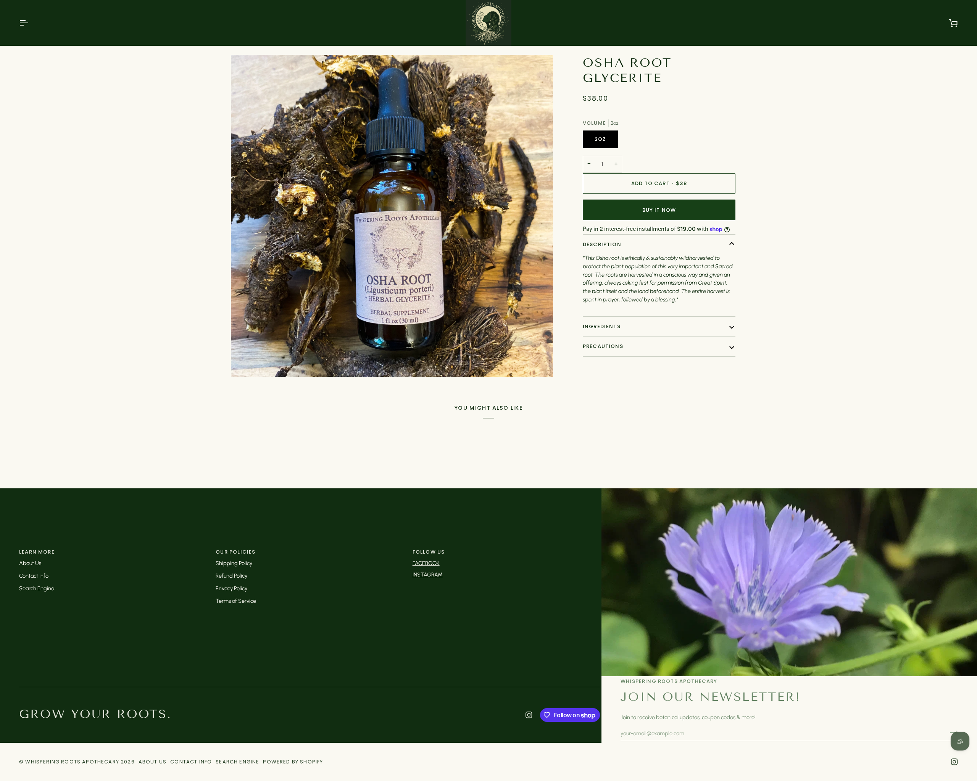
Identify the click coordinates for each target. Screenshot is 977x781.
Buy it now (659, 210)
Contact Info (33, 575)
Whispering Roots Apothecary (72, 761)
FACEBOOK (426, 563)
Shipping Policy (234, 563)
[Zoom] (245, 362)
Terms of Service (236, 600)
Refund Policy (231, 575)
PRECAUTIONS (603, 346)
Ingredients (602, 326)
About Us (30, 563)
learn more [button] (37, 552)
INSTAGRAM (428, 574)
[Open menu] (30, 23)
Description (602, 244)
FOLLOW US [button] (429, 552)
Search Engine (36, 588)
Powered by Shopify (293, 761)
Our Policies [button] (235, 552)
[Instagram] (529, 715)
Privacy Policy (231, 588)
